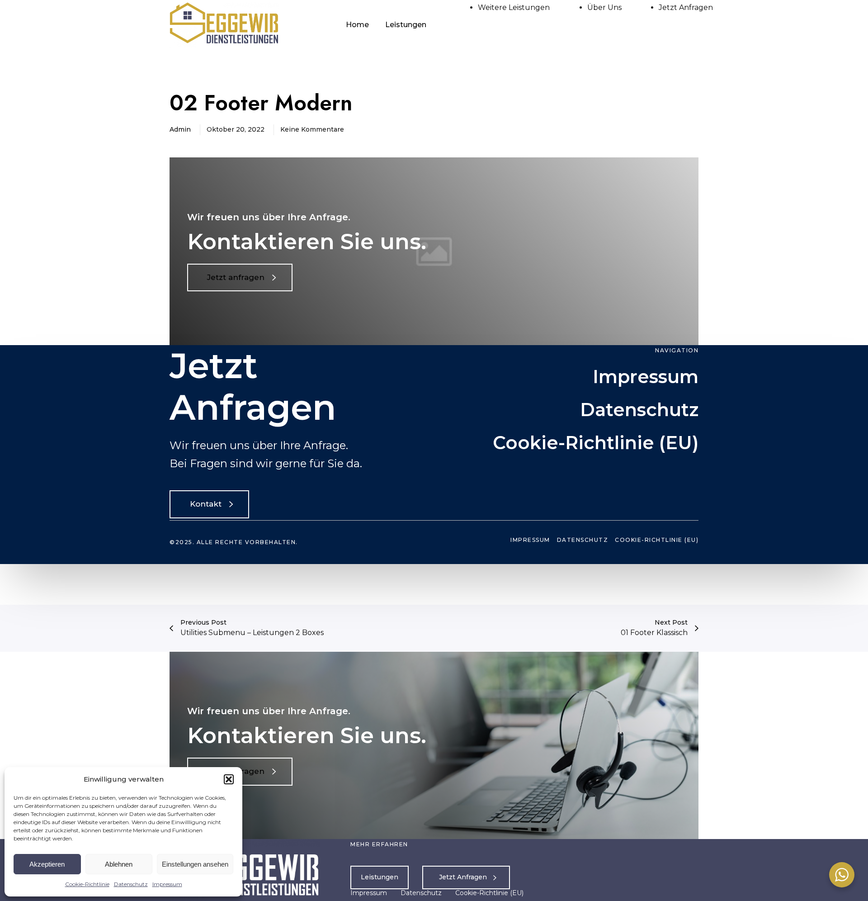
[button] (228, 779)
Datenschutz (131, 884)
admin (180, 129)
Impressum (167, 884)
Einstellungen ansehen (195, 864)
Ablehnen (118, 864)
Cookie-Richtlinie (87, 884)
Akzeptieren (47, 864)
